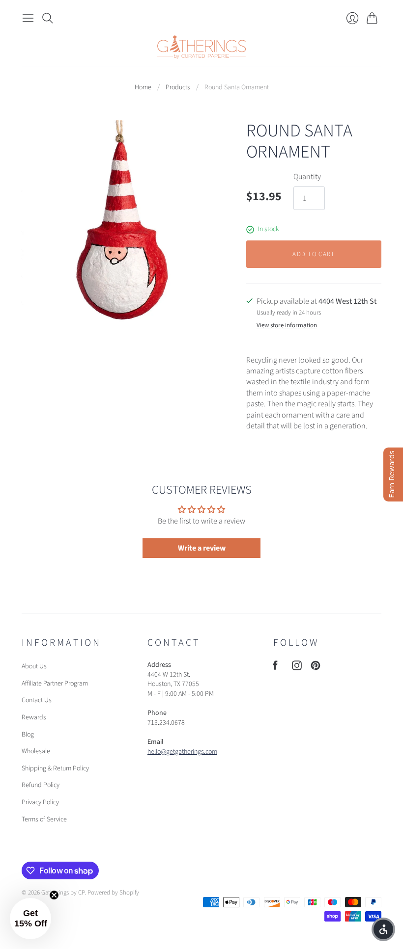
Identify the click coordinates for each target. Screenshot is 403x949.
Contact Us (37, 700)
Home (143, 87)
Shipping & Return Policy (55, 768)
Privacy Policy (40, 802)
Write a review (202, 548)
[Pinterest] (315, 667)
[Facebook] (275, 667)
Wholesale (36, 751)
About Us (34, 666)
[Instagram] (297, 667)
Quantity (307, 176)
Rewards (34, 717)
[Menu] (28, 18)
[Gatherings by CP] (201, 47)
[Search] (47, 18)
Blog (28, 734)
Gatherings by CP (63, 892)
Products (178, 87)
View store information (287, 325)
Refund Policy (40, 785)
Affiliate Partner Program (55, 683)
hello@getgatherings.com (182, 752)
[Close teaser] (54, 895)
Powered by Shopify (113, 892)
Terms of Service (44, 819)
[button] (30, 918)
